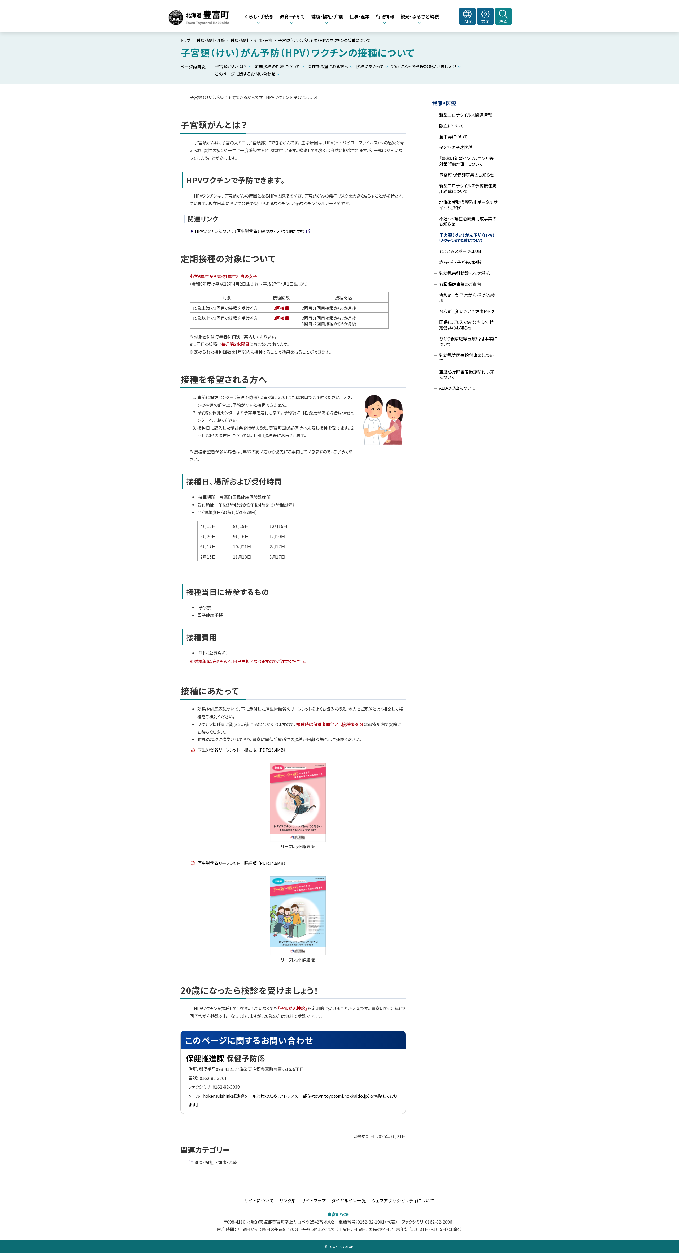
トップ (185, 40)
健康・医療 (263, 40)
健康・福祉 (240, 40)
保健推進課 (205, 1058)
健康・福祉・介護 (211, 40)
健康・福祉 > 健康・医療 (215, 1162)
